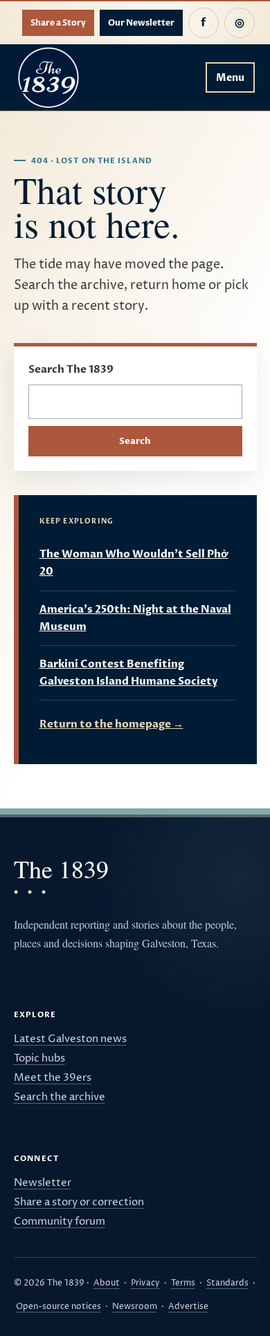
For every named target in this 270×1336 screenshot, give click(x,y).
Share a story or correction (79, 1202)
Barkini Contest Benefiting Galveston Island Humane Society (128, 672)
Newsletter (42, 1183)
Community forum (59, 1221)
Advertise (188, 1306)
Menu (230, 77)
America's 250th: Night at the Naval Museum (135, 617)
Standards (227, 1283)
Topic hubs (39, 1058)
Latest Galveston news (70, 1039)
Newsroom (134, 1306)
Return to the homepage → (111, 724)
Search (135, 441)
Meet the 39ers (52, 1077)
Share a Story (58, 22)
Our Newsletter (141, 22)
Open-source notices (58, 1306)
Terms (183, 1283)
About (106, 1283)
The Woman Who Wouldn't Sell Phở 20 (133, 562)
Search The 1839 (71, 369)
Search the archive (59, 1097)
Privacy (145, 1283)
